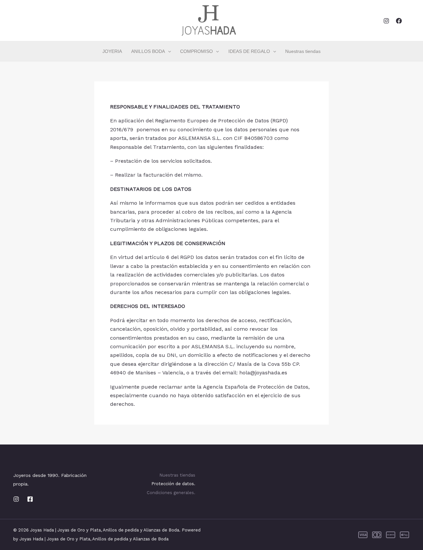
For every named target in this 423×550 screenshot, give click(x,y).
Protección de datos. (173, 483)
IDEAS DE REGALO (249, 51)
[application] (168, 51)
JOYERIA (112, 51)
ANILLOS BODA (148, 51)
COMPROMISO (196, 51)
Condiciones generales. (171, 492)
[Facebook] (399, 21)
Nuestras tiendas (303, 51)
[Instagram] (386, 21)
